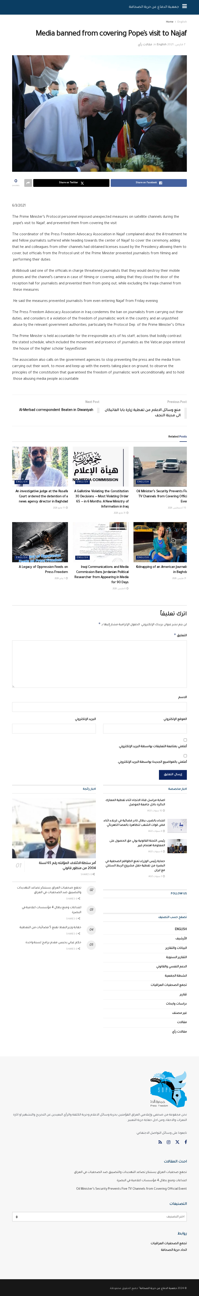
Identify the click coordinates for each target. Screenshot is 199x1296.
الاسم (182, 697)
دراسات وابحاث (176, 1004)
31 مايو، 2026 (120, 513)
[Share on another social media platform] (28, 183)
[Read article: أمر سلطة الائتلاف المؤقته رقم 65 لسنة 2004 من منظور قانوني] (54, 828)
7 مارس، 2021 (176, 44)
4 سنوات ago (155, 831)
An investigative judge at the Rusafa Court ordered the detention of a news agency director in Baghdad (42, 497)
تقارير (183, 995)
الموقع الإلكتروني (175, 719)
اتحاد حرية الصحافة (174, 1250)
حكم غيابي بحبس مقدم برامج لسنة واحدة (53, 942)
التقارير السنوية (176, 957)
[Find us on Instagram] (168, 1143)
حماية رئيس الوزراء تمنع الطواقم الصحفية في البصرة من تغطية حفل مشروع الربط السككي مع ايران (135, 866)
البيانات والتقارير (176, 948)
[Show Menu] (184, 7)
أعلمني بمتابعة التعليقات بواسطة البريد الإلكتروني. (152, 746)
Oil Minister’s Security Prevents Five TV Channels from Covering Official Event (162, 497)
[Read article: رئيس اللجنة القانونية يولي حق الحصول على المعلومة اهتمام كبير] (177, 846)
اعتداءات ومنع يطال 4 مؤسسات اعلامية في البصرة (152, 1180)
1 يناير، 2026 (60, 579)
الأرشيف (181, 939)
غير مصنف (179, 1013)
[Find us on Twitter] (177, 1142)
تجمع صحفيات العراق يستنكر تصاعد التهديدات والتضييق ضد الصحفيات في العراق (130, 1172)
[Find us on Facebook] (185, 1143)
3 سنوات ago (155, 877)
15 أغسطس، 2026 (177, 508)
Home (170, 22)
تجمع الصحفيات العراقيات (169, 985)
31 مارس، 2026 (179, 579)
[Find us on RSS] (160, 1143)
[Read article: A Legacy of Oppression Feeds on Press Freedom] (40, 542)
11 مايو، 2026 (59, 508)
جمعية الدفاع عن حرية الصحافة (154, 7)
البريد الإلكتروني (85, 719)
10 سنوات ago (154, 811)
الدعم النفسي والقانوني (171, 967)
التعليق (180, 635)
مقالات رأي (145, 44)
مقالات (182, 1022)
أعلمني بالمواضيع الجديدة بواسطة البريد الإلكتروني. (152, 762)
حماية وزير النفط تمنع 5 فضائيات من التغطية (50, 927)
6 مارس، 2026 (119, 589)
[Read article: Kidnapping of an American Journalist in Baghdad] (161, 542)
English (182, 22)
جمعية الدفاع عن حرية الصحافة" (158, 1288)
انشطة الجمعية (176, 976)
